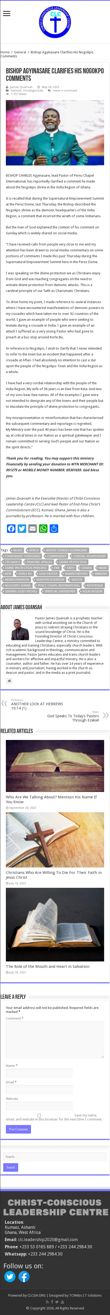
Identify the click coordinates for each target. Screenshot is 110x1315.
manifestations (76, 574)
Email (11, 1082)
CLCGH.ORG (37, 1295)
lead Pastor (48, 574)
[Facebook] (52, 1302)
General (20, 52)
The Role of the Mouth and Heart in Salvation (47, 966)
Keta (8, 574)
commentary (56, 556)
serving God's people (21, 591)
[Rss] (47, 1302)
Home (5, 52)
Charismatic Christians (22, 556)
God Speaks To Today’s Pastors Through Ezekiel (73, 716)
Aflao (17, 550)
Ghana (87, 568)
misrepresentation (50, 579)
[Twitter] (57, 1302)
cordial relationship (89, 556)
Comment (14, 1018)
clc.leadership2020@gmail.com (48, 1239)
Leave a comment (65, 90)
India (103, 568)
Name (12, 1066)
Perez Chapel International (59, 585)
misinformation (17, 579)
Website (12, 1099)
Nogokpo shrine (18, 585)
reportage (95, 585)
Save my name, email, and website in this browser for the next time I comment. (54, 1117)
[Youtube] (62, 1302)
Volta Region (92, 591)
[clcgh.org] (55, 21)
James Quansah (21, 87)
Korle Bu (25, 574)
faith (70, 568)
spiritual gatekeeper (60, 591)
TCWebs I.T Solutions (85, 1295)
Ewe (57, 568)
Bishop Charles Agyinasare (66, 550)
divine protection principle (26, 568)
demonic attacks (39, 562)
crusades (12, 562)
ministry (101, 574)
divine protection (73, 562)
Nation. (77, 579)
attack (34, 550)
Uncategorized (33, 90)
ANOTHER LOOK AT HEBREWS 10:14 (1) (37, 704)
